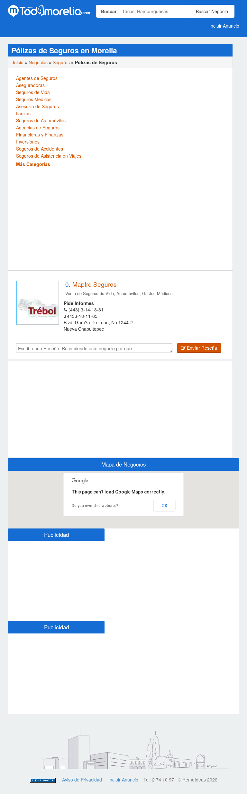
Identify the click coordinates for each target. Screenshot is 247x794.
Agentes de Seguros (37, 78)
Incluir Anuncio (224, 25)
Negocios (38, 62)
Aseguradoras (30, 85)
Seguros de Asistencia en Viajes (48, 156)
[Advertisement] (120, 222)
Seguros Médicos (33, 99)
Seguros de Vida (33, 92)
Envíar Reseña (201, 348)
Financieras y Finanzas (39, 134)
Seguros (61, 62)
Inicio (18, 62)
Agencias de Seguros (37, 127)
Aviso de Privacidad (82, 779)
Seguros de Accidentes (39, 148)
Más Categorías (33, 164)
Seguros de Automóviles (41, 120)
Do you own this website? (95, 505)
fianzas (23, 113)
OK (164, 505)
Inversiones (28, 141)
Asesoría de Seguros (37, 106)
